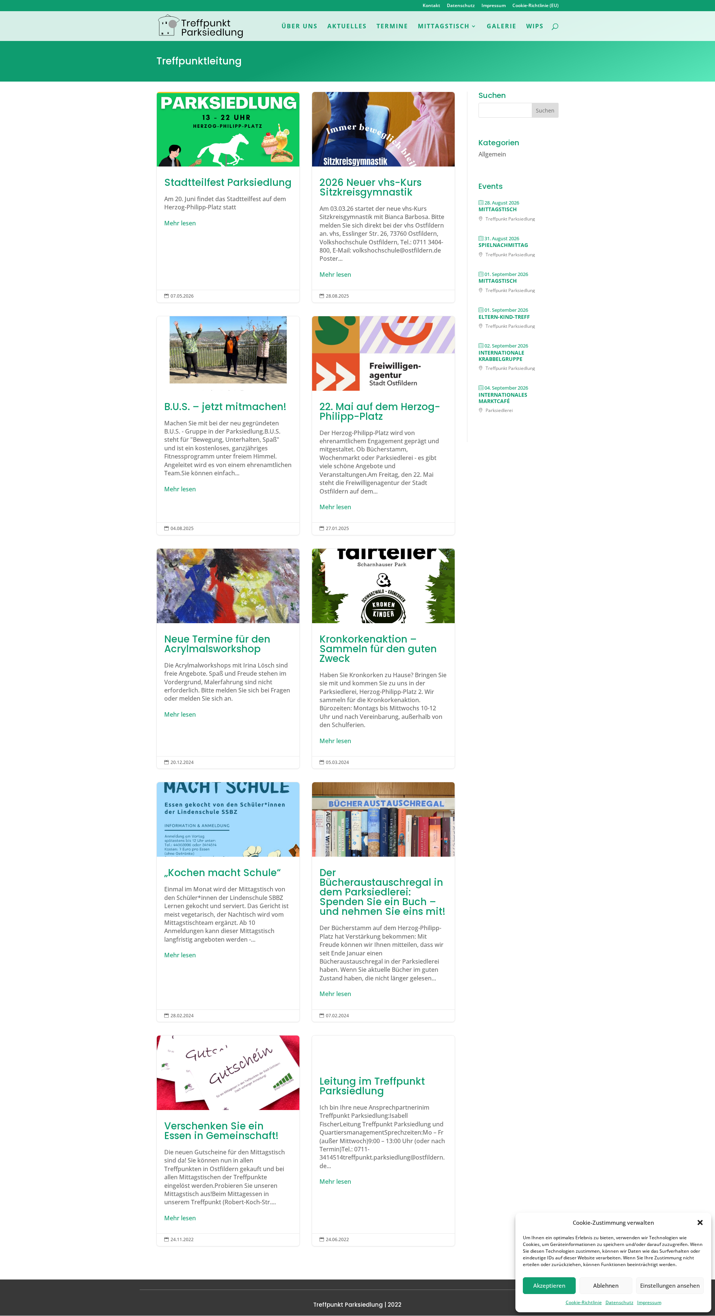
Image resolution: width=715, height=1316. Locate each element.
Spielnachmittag (503, 244)
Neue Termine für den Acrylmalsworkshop (228, 659)
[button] (700, 1222)
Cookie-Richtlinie (584, 1302)
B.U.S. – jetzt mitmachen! (228, 425)
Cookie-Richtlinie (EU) (535, 6)
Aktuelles (347, 26)
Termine (392, 26)
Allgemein (492, 154)
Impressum (649, 1302)
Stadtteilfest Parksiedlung (228, 197)
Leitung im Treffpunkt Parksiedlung (383, 1141)
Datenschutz (619, 1302)
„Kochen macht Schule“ (228, 902)
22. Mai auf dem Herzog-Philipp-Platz (383, 425)
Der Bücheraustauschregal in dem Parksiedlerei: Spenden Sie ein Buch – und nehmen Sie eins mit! (383, 902)
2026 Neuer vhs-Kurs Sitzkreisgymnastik (383, 197)
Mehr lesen (180, 223)
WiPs (535, 26)
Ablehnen (606, 1285)
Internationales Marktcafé (503, 398)
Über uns (300, 26)
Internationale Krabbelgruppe (501, 355)
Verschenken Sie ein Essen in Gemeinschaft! (228, 1141)
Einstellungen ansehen (670, 1285)
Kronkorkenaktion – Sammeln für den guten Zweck (383, 659)
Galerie (502, 26)
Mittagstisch (444, 26)
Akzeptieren (549, 1285)
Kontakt (431, 6)
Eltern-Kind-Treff (504, 316)
